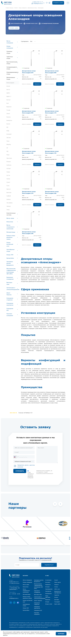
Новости (56, 584)
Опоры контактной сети (10, 244)
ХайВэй (9, 196)
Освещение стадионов (10, 299)
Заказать (37, 84)
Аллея (8, 86)
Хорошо (61, 633)
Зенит (8, 113)
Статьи (56, 586)
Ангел (8, 89)
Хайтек (9, 199)
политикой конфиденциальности (44, 473)
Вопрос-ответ (48, 604)
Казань (9, 117)
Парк (8, 154)
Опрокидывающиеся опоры (12, 73)
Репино (9, 161)
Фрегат (9, 189)
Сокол (8, 182)
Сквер (8, 178)
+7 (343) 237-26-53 (14, 583)
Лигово (9, 137)
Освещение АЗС (10, 309)
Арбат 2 (9, 96)
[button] (55, 504)
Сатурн (9, 168)
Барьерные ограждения (10, 278)
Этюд (8, 209)
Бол (8, 103)
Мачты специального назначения (11, 227)
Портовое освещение (10, 314)
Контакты (47, 582)
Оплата (56, 597)
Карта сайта (57, 604)
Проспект (9, 158)
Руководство (48, 593)
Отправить (19, 471)
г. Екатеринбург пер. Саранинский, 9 (14, 588)
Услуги (56, 580)
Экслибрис (10, 202)
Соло (8, 185)
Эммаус (9, 206)
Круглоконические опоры (12, 62)
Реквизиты (48, 584)
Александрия (10, 82)
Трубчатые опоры (10, 57)
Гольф (8, 110)
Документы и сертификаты (57, 592)
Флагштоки (10, 221)
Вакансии (47, 599)
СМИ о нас (57, 589)
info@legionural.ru (38, 3)
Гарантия (56, 595)
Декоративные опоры (11, 78)
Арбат (8, 93)
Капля (8, 124)
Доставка (56, 599)
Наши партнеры (47, 596)
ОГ (7, 148)
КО (7, 127)
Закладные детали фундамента (10, 263)
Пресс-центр (57, 582)
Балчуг (9, 99)
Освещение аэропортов (10, 304)
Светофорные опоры (10, 250)
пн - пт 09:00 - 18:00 (14, 593)
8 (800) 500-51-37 (38, 2)
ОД (7, 151)
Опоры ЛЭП (10, 254)
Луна (8, 141)
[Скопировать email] (32, 3)
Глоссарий (57, 601)
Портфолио (48, 591)
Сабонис (9, 165)
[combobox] (15, 457)
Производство (48, 589)
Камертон (9, 120)
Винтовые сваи (9, 283)
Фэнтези (9, 192)
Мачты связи (10, 218)
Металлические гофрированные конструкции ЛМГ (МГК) (11, 271)
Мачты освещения (10, 41)
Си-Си (8, 175)
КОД (8, 130)
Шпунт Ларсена (9, 293)
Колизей (9, 134)
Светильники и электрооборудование (13, 288)
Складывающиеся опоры (12, 67)
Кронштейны (10, 258)
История (47, 586)
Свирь (8, 172)
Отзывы (47, 601)
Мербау (9, 144)
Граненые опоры (9, 52)
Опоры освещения (10, 47)
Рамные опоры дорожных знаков (11, 237)
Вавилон (9, 106)
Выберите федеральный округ (23, 461)
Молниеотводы (11, 232)
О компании (48, 580)
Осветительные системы (11, 214)
